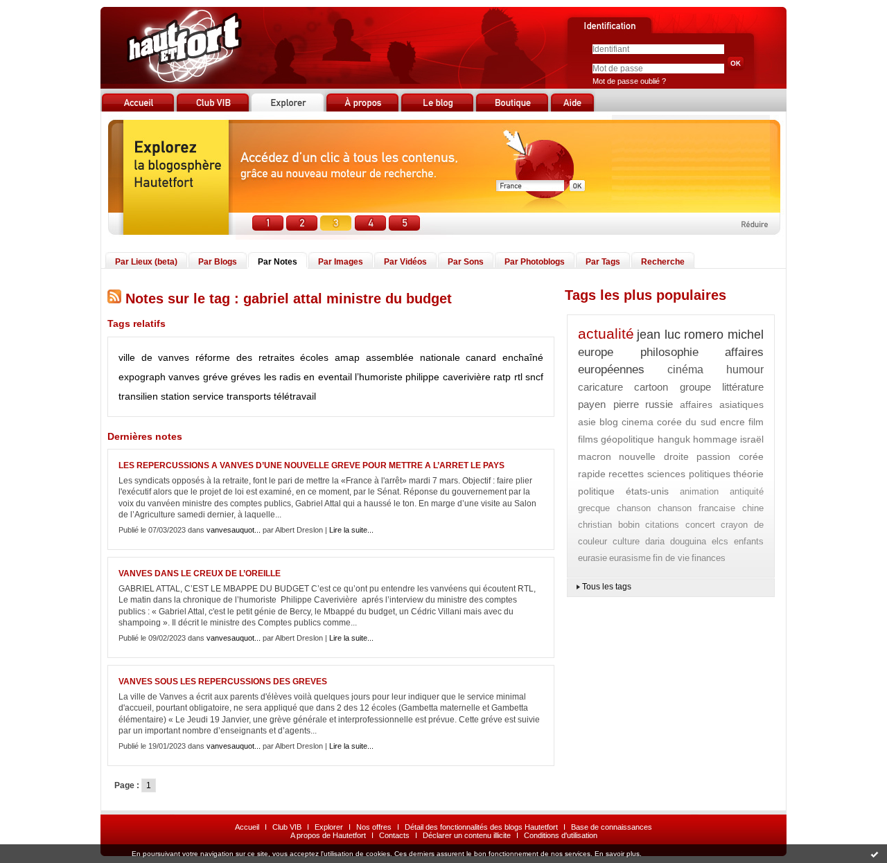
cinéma (685, 369)
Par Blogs (217, 262)
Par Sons (466, 262)
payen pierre (608, 404)
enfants (749, 541)
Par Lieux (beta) (146, 262)
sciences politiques (688, 473)
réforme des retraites (244, 357)
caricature (600, 387)
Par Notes (277, 262)
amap (347, 357)
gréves (246, 376)
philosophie (669, 352)
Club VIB (286, 827)
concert (700, 524)
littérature (743, 387)
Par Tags (603, 262)
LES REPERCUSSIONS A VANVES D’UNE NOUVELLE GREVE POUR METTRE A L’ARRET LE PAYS (311, 465)
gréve (215, 376)
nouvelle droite (654, 456)
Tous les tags (606, 586)
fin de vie (671, 558)
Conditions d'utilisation (560, 835)
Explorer (329, 827)
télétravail (295, 396)
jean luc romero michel (700, 334)
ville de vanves (153, 357)
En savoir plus (617, 853)
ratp (502, 376)
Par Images (340, 262)
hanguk (674, 439)
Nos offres (374, 827)
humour (745, 369)
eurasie (592, 558)
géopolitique (627, 439)
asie (587, 421)
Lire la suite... (351, 530)
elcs (720, 541)
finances (709, 558)
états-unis (647, 491)
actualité (606, 333)
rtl (518, 376)
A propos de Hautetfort (328, 835)
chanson (634, 508)
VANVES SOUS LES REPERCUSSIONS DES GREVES (222, 681)
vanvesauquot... (234, 530)
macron (594, 456)
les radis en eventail (308, 376)
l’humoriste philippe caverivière (423, 376)
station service (192, 396)
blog (608, 421)
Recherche (663, 262)
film (756, 421)
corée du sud (687, 421)
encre (732, 421)
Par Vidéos (405, 262)
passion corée (730, 456)
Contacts (394, 835)
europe (595, 352)
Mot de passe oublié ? (629, 81)
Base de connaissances (611, 827)
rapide (592, 473)
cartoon (651, 387)
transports (249, 396)
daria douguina (676, 541)
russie (659, 404)
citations (662, 524)
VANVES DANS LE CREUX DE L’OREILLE (199, 573)
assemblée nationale (413, 357)
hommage (715, 439)
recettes (626, 473)
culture (626, 541)
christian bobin (609, 524)
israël (752, 439)
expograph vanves (159, 376)
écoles (314, 357)
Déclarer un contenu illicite (467, 835)
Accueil (247, 827)
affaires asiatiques (722, 404)
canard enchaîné (504, 357)
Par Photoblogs (534, 262)
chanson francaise (697, 508)
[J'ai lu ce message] (874, 854)
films (588, 439)
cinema (637, 421)
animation (699, 491)
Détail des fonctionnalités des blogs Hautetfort (481, 827)
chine (753, 508)
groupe (695, 387)
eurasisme (630, 558)
